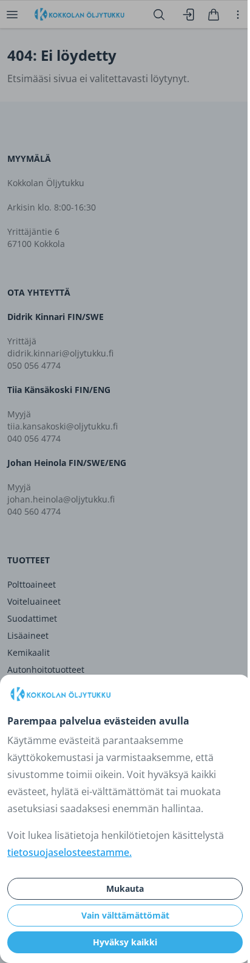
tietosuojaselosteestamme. (69, 852)
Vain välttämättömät (125, 915)
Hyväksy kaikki (125, 942)
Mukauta (125, 888)
